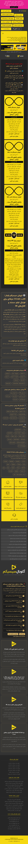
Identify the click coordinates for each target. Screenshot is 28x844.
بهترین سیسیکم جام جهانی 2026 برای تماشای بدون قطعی (16, 529)
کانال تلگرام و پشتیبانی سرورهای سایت (14, 828)
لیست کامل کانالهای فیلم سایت (14, 821)
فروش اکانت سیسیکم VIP (7, 18)
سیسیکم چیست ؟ (6, 29)
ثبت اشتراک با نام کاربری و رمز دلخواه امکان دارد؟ (15, 626)
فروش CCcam (19, 18)
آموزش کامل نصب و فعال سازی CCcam (14, 810)
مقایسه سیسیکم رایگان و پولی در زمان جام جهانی (18, 541)
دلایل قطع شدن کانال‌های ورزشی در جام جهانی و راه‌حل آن (16, 547)
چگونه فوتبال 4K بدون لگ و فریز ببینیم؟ (19, 532)
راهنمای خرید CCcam (6, 25)
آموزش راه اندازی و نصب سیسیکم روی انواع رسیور (18, 559)
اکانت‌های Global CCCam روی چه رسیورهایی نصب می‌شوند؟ (14, 601)
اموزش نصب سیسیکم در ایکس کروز (14, 770)
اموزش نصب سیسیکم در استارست (14, 763)
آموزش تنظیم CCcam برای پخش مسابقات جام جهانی (17, 535)
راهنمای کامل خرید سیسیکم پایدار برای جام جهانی (18, 538)
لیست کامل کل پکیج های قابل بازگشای (14, 817)
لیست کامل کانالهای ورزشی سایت (14, 819)
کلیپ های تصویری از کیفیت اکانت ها (14, 827)
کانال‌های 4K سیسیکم (17, 22)
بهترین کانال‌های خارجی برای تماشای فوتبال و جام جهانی (17, 550)
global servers (20, 839)
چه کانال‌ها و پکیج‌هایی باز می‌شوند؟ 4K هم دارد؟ (15, 611)
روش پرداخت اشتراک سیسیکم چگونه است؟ (15, 630)
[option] (7, 56)
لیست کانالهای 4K (16, 29)
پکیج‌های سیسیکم (6, 22)
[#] (7, 56)
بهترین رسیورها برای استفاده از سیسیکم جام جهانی (18, 553)
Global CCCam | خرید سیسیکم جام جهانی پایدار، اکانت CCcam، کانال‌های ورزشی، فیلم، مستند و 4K (16, 38)
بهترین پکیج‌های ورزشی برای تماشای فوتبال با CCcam (17, 556)
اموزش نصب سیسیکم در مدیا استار (14, 766)
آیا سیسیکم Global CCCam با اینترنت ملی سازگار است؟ (15, 606)
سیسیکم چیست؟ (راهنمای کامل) (19, 636)
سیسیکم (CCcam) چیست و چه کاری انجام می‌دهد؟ (15, 596)
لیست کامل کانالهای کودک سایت (14, 825)
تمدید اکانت (22, 634)
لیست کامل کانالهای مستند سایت (14, 823)
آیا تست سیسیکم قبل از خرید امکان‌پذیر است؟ (14, 616)
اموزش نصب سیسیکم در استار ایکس (14, 768)
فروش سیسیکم (19, 15)
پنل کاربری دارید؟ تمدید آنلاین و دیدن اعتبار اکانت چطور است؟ (14, 620)
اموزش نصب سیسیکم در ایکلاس (14, 772)
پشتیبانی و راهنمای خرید (12, 634)
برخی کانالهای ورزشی (14, 7)
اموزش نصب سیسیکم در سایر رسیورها (14, 774)
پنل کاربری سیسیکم (18, 25)
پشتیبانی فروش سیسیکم (7, 14)
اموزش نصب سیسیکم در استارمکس (14, 765)
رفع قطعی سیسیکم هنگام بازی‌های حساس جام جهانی (17, 544)
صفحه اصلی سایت (6, 11)
